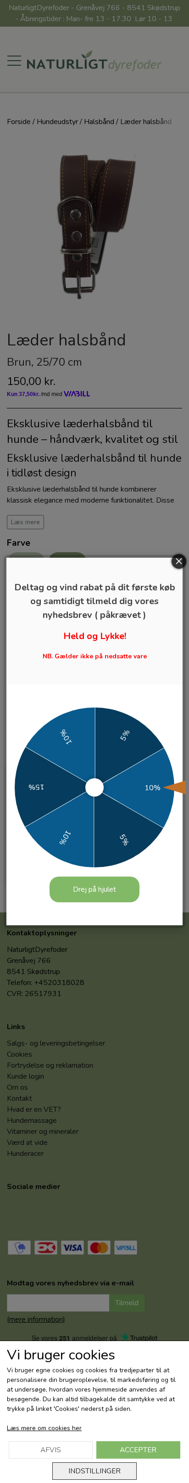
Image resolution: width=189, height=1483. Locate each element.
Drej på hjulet (94, 889)
